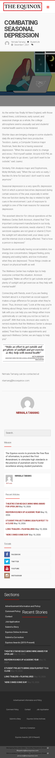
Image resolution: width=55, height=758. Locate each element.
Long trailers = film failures (20, 529)
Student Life (35, 42)
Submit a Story (12, 627)
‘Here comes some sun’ (17, 535)
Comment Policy (12, 611)
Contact (8, 616)
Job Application (12, 622)
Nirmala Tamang (18, 42)
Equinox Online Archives (16, 632)
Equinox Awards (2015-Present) (20, 642)
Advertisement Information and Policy (22, 606)
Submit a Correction (14, 637)
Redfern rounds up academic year (23, 512)
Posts (9, 483)
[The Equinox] (27, 6)
